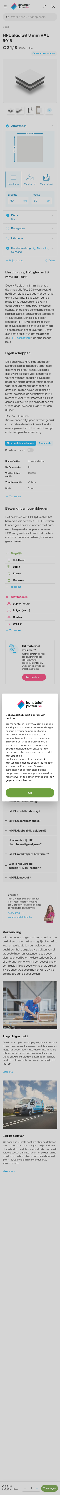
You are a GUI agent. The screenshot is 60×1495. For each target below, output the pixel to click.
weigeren (21, 759)
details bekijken (39, 759)
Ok (30, 793)
